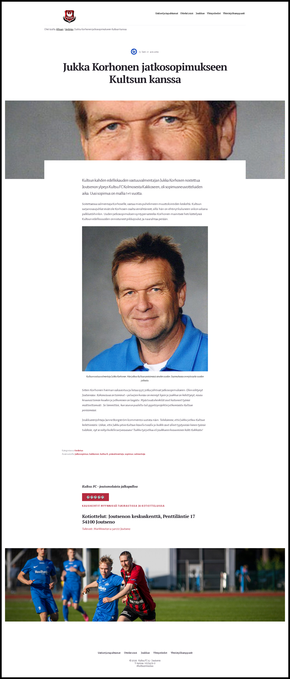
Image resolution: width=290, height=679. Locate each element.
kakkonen (94, 454)
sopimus (129, 454)
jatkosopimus (81, 454)
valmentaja (139, 454)
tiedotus (79, 450)
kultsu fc (104, 454)
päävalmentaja (116, 454)
